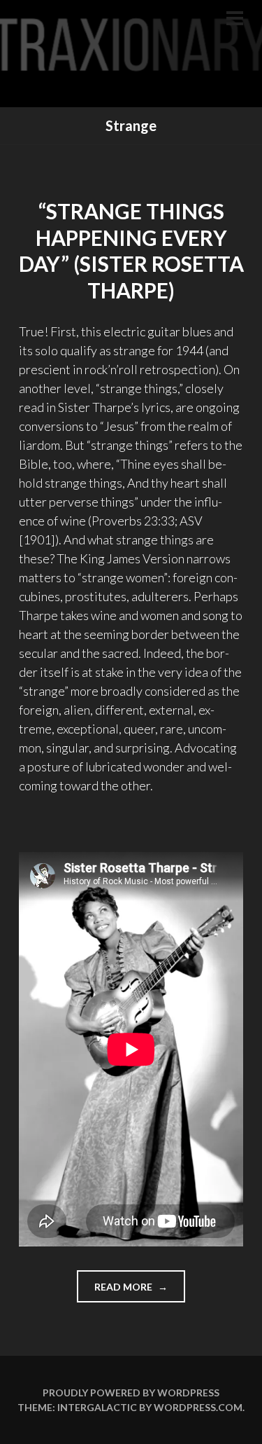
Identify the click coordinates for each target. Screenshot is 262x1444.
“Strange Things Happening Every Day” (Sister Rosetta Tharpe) (131, 250)
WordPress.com (198, 1407)
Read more (139, 1291)
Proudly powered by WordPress (131, 1392)
